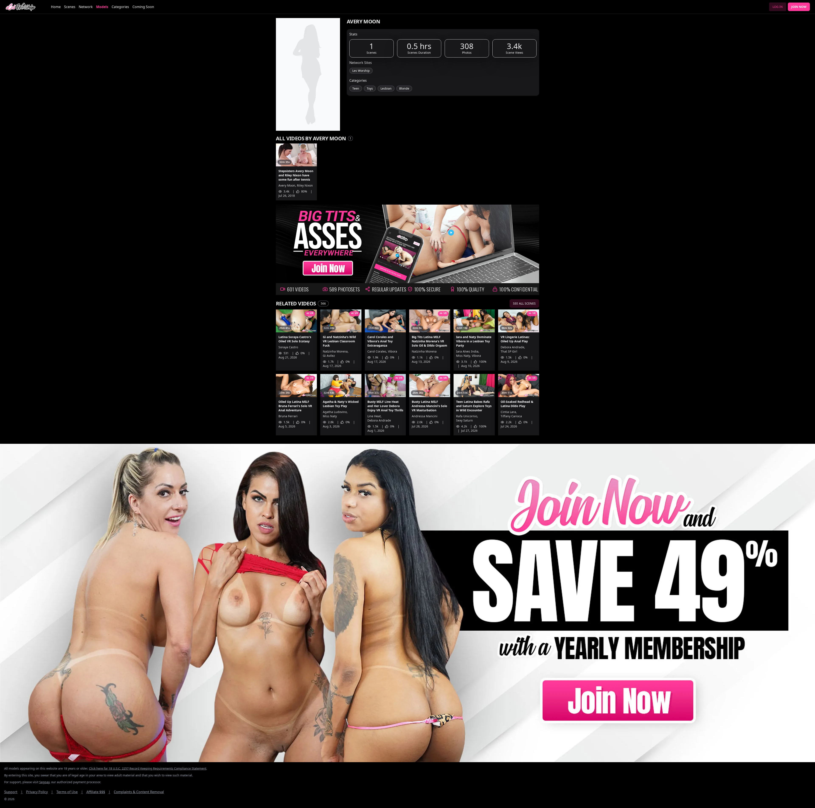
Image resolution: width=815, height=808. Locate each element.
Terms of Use (69, 792)
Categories (120, 6)
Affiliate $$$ (98, 792)
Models (102, 6)
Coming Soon (143, 6)
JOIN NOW (799, 7)
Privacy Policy (39, 792)
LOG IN (778, 7)
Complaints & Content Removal (139, 792)
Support (13, 792)
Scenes (69, 6)
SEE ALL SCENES (524, 303)
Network (86, 6)
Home (56, 6)
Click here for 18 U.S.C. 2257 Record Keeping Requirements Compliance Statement (147, 768)
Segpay (44, 782)
